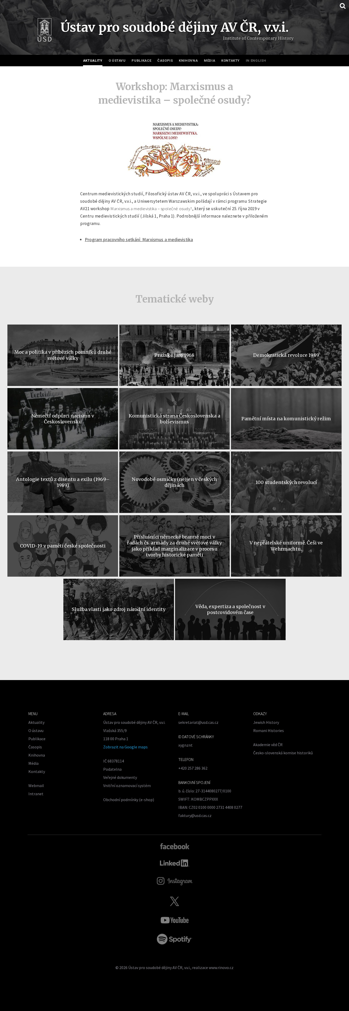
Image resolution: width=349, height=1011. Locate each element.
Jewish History (266, 722)
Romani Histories (268, 730)
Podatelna (112, 769)
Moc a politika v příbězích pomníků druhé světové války (62, 355)
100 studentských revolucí (286, 482)
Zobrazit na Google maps (125, 746)
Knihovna (188, 60)
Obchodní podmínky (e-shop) (128, 799)
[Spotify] (174, 939)
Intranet (35, 793)
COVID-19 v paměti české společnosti (63, 546)
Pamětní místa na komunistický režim (286, 419)
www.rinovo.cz (221, 967)
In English (256, 60)
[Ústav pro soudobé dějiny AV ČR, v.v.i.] (45, 31)
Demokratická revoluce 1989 (286, 355)
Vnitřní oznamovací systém (127, 785)
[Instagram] (175, 881)
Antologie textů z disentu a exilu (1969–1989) (63, 482)
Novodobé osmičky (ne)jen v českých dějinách (174, 482)
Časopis (165, 60)
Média (209, 60)
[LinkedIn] (174, 863)
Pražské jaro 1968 (174, 355)
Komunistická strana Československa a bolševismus (174, 419)
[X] (174, 901)
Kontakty (230, 60)
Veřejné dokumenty (120, 777)
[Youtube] (174, 920)
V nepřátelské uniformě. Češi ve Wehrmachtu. (286, 546)
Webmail (36, 785)
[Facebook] (174, 846)
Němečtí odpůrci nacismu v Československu (62, 419)
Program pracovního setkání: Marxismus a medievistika (139, 239)
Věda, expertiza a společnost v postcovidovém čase (230, 609)
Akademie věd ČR (268, 744)
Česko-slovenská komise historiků (283, 752)
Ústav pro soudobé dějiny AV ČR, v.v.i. (159, 967)
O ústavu (117, 60)
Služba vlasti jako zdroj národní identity (118, 609)
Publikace (141, 60)
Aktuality (92, 60)
